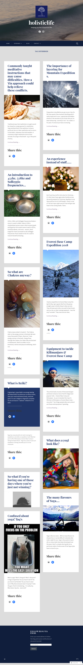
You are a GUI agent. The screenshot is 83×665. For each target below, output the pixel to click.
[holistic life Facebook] (39, 31)
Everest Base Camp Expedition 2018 (59, 243)
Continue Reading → (14, 142)
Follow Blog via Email (39, 632)
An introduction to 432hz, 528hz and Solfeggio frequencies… (20, 180)
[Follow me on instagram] (43, 31)
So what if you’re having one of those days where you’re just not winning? (21, 481)
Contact (36, 43)
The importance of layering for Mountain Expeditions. (61, 71)
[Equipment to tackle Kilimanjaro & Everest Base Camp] (61, 373)
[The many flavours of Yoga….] (61, 518)
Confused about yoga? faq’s (18, 517)
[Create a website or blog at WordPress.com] (4, 659)
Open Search (77, 43)
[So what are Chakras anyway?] (22, 304)
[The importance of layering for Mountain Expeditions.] (61, 94)
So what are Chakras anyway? (19, 273)
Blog (28, 43)
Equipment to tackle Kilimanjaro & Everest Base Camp (60, 352)
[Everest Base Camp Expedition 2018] (61, 273)
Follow (34, 648)
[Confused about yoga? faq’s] (22, 548)
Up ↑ (77, 659)
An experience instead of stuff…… (59, 160)
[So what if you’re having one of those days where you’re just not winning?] (22, 499)
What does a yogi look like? (58, 442)
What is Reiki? (17, 383)
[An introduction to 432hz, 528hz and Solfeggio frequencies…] (22, 203)
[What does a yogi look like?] (61, 468)
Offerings (17, 43)
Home (8, 43)
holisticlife (41, 22)
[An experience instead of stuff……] (61, 179)
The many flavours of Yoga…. (59, 499)
